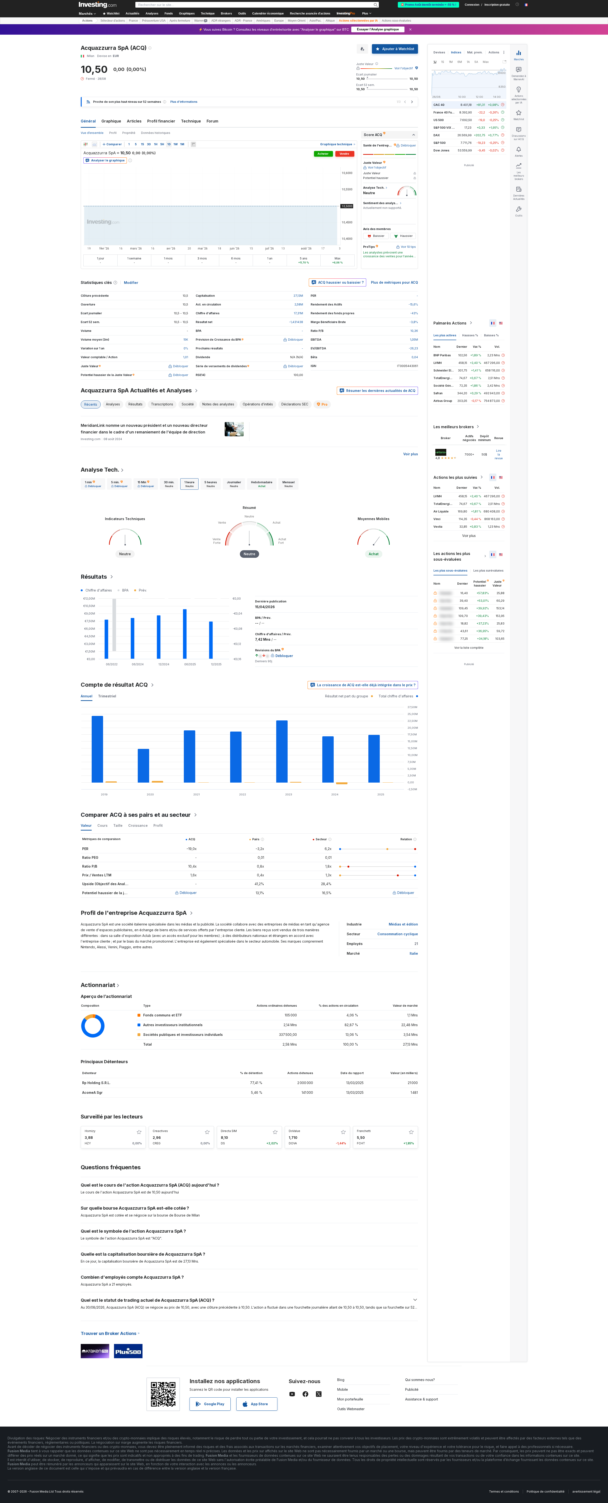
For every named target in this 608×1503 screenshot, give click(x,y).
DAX (436, 135)
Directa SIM (229, 1131)
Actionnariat (98, 985)
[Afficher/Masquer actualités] (193, 144)
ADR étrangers (221, 20)
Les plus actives (444, 335)
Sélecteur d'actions (112, 20)
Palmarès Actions (449, 322)
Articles (134, 121)
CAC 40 (438, 104)
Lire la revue (499, 454)
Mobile (342, 1389)
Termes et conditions (504, 1491)
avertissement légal (586, 1491)
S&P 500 (439, 142)
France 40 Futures (446, 112)
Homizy (90, 1131)
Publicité (411, 1389)
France (133, 20)
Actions (87, 20)
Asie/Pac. (315, 20)
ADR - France (243, 20)
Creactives (160, 1131)
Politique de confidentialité (546, 1491)
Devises (439, 52)
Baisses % (491, 335)
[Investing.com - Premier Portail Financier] (97, 4)
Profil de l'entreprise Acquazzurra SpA (134, 912)
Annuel (86, 696)
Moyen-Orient (296, 20)
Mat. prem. (475, 52)
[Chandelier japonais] (85, 144)
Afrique (330, 20)
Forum (212, 121)
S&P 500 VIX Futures (448, 127)
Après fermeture (180, 20)
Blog (340, 1380)
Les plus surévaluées (488, 570)
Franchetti (364, 1131)
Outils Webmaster (351, 1409)
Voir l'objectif (403, 68)
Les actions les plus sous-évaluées (451, 556)
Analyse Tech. (100, 469)
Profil (113, 133)
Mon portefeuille (350, 1399)
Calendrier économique (268, 13)
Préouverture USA (154, 20)
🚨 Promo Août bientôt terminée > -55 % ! (428, 4)
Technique (191, 121)
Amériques (263, 20)
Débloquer (188, 893)
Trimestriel (107, 696)
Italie (414, 953)
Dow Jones (441, 150)
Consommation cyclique (397, 934)
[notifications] (517, 4)
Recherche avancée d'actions (310, 13)
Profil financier (161, 121)
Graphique (111, 121)
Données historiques (155, 133)
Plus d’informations (183, 101)
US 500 (438, 120)
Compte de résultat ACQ (114, 684)
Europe (279, 20)
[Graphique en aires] (94, 144)
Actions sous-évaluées (396, 20)
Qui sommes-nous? (420, 1380)
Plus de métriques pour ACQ (394, 282)
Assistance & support (421, 1399)
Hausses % (470, 335)
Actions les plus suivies (455, 477)
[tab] (93, 484)
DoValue (294, 1131)
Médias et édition (403, 924)
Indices (456, 52)
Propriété (128, 133)
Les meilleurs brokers (453, 426)
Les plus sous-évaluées (450, 570)
